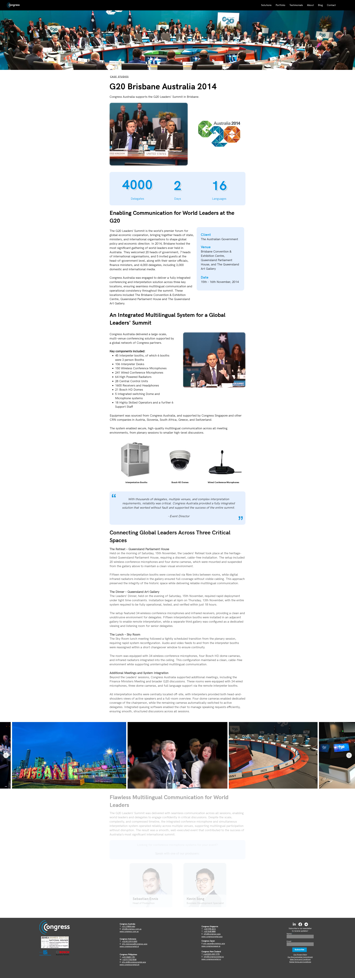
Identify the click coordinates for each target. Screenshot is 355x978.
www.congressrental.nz (211, 959)
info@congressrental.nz (214, 957)
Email (289, 941)
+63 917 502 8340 (129, 959)
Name (289, 934)
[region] (152, 887)
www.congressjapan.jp (210, 946)
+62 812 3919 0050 (129, 941)
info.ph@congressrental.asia (134, 962)
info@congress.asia (212, 934)
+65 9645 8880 (210, 931)
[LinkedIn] (294, 924)
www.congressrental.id (129, 946)
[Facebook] (300, 924)
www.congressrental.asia (211, 936)
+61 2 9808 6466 (128, 926)
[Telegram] (306, 924)
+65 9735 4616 (210, 929)
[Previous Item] (6, 755)
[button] (266, 5)
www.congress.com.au (129, 931)
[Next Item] (349, 755)
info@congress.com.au (131, 929)
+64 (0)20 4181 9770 (211, 954)
